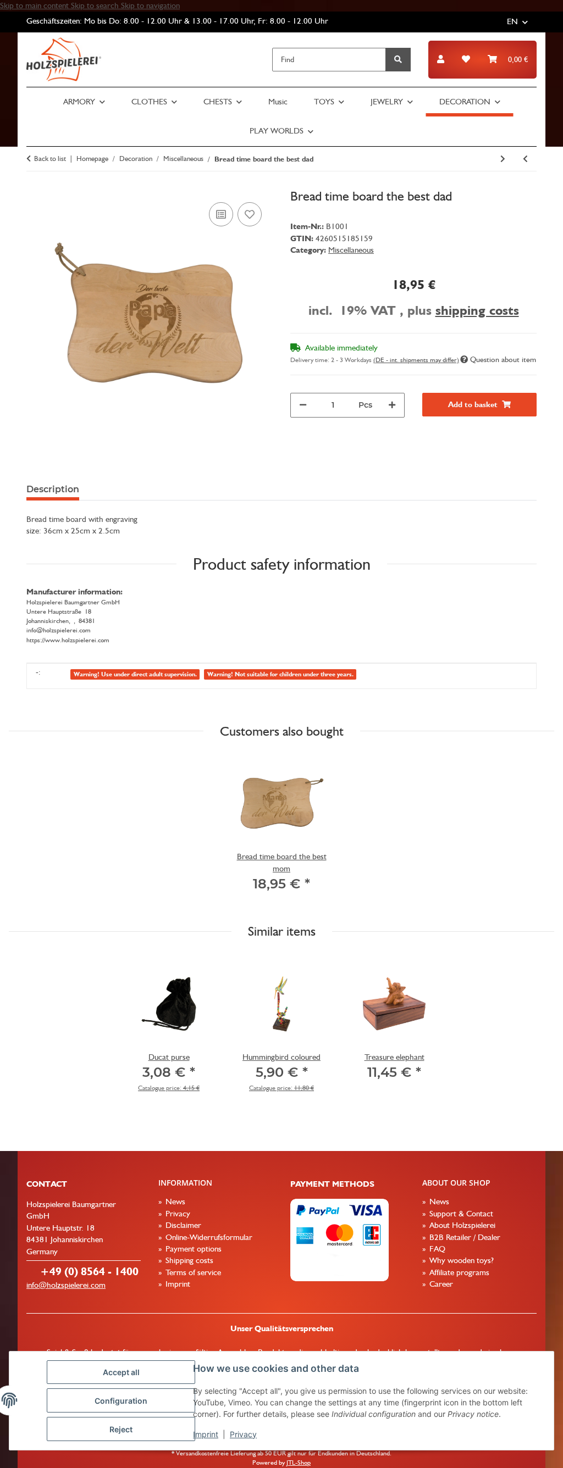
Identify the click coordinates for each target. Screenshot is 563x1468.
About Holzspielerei (461, 1225)
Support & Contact (460, 1214)
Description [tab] (52, 489)
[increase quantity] (392, 405)
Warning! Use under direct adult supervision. (135, 674)
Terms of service (192, 1272)
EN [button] (512, 21)
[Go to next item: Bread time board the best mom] (503, 159)
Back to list (50, 158)
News (174, 1201)
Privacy (243, 1434)
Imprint (205, 1434)
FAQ (436, 1249)
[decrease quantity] (303, 405)
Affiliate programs (458, 1272)
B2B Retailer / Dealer (463, 1237)
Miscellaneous (351, 250)
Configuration (121, 1400)
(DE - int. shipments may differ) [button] (416, 360)
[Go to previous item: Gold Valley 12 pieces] (525, 159)
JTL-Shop (298, 1462)
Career (440, 1284)
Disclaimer (182, 1225)
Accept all (121, 1372)
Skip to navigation (150, 5)
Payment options (192, 1249)
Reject (121, 1429)
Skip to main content (35, 5)
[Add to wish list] (250, 214)
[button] (440, 60)
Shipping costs (188, 1260)
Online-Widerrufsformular (207, 1237)
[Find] (398, 59)
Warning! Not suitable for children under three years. (280, 674)
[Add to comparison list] (221, 214)
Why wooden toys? (460, 1260)
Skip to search (96, 5)
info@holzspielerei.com (66, 1285)
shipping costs (477, 310)
